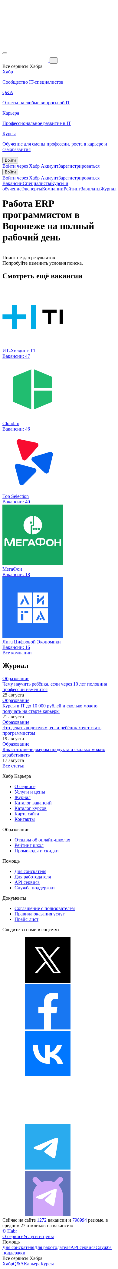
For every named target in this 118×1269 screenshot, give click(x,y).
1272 (42, 1220)
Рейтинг (72, 188)
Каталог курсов (31, 808)
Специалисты (37, 183)
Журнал (108, 188)
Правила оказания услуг (40, 913)
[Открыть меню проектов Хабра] (4, 53)
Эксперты (31, 188)
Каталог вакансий (33, 802)
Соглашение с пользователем (45, 908)
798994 (79, 1220)
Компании (53, 188)
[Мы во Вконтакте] (47, 1074)
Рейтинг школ (29, 845)
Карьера (32, 1263)
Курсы (47, 1263)
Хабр (7, 1263)
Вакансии (12, 183)
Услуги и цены (30, 791)
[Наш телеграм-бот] (47, 1214)
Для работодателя (33, 876)
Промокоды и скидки (37, 850)
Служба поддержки (35, 887)
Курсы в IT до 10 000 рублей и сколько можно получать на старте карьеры (49, 708)
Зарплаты (90, 188)
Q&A (18, 1263)
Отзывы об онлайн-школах (42, 839)
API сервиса (27, 882)
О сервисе (25, 786)
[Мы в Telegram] (47, 1167)
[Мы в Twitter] (47, 981)
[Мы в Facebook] (47, 1027)
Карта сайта (27, 813)
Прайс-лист (26, 919)
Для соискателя (30, 871)
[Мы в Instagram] (47, 1121)
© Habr (9, 1231)
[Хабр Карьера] (26, 60)
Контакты (25, 819)
